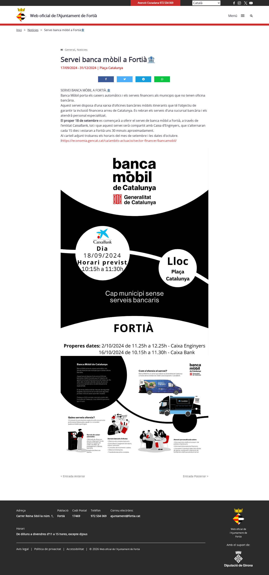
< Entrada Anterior (73, 476)
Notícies (33, 30)
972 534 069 (99, 516)
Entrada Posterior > (195, 476)
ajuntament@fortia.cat (125, 516)
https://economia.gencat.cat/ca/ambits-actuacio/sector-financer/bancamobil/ (119, 140)
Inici (19, 30)
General (70, 50)
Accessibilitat (75, 549)
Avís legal (22, 549)
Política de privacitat (47, 549)
